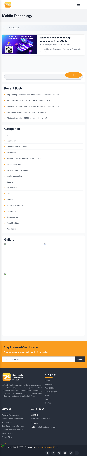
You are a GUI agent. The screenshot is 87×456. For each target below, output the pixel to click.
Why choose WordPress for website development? (27, 112)
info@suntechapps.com (47, 427)
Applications (11, 153)
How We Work (51, 392)
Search (73, 75)
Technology (11, 211)
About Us (49, 384)
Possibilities (49, 388)
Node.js (10, 182)
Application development (17, 147)
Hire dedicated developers (17, 170)
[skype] (59, 453)
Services (10, 199)
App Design (11, 141)
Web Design (11, 229)
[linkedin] (65, 453)
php (8, 194)
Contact (48, 403)
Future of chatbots (14, 164)
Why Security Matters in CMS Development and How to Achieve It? (33, 95)
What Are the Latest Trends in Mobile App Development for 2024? (33, 106)
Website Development (10, 415)
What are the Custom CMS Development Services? (27, 118)
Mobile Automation (14, 176)
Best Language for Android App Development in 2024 (28, 100)
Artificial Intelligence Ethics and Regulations (24, 158)
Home (4, 28)
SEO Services (7, 422)
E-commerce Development (12, 430)
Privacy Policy (7, 433)
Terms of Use (7, 437)
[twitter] (53, 453)
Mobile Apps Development (12, 419)
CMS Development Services (13, 426)
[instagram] (71, 453)
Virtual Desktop (13, 223)
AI (7, 135)
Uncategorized (12, 217)
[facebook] (47, 453)
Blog (47, 395)
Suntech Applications (49, 45)
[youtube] (77, 453)
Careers (48, 399)
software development (15, 205)
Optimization (12, 188)
